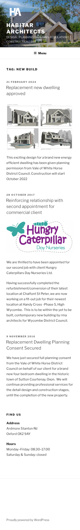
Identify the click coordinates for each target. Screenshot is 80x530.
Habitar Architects (25, 28)
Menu (42, 53)
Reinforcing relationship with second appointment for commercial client (34, 206)
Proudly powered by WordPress (27, 520)
